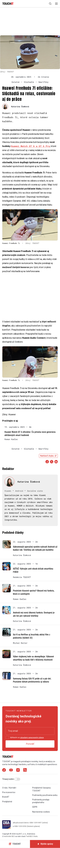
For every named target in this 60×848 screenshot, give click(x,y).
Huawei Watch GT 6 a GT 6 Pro (30, 146)
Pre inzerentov (8, 792)
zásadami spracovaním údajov (32, 738)
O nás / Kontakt (9, 788)
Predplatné (7, 801)
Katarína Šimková (20, 106)
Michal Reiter (20, 643)
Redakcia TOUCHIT (22, 577)
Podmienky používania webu (44, 795)
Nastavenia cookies (41, 812)
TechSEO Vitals (32, 836)
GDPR (34, 807)
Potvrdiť (30, 744)
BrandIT (5, 797)
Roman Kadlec (11, 439)
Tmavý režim (8, 779)
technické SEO (9, 836)
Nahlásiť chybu (47, 456)
